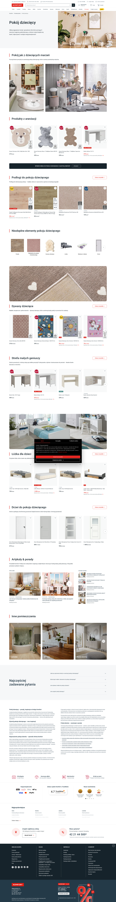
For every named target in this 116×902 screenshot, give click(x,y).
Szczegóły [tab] (58, 440)
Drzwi (63, 9)
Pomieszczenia (17, 13)
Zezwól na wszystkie (58, 456)
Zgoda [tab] (42, 440)
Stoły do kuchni (38, 812)
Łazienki (18, 9)
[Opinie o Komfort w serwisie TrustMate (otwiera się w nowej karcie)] (58, 792)
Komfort (11, 13)
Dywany (51, 9)
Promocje (87, 9)
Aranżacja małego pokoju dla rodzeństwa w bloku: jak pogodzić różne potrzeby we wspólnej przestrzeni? (57, 599)
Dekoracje (58, 9)
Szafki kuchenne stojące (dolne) (41, 817)
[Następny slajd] (105, 140)
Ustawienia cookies (57, 460)
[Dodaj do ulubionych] (30, 127)
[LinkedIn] (27, 867)
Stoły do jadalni (62, 812)
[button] (82, 5)
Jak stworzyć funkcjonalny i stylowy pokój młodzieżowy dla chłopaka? (23, 599)
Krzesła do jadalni (62, 815)
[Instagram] (19, 867)
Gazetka (80, 9)
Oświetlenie (45, 9)
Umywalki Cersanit (86, 817)
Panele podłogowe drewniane (18, 812)
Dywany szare (61, 817)
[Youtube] (16, 867)
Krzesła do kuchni (39, 815)
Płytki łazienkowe (85, 812)
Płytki (13, 9)
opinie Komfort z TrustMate (60, 787)
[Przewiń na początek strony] (113, 846)
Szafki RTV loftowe (16, 817)
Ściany (29, 9)
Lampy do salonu (15, 815)
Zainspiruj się (74, 9)
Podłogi (24, 9)
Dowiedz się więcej (62, 452)
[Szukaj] (73, 5)
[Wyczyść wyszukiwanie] (70, 5)
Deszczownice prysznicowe (87, 815)
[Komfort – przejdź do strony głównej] (18, 884)
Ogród (67, 9)
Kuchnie (39, 9)
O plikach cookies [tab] (74, 440)
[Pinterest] (22, 867)
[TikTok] (24, 867)
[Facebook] (13, 867)
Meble (34, 9)
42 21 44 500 (82, 1)
